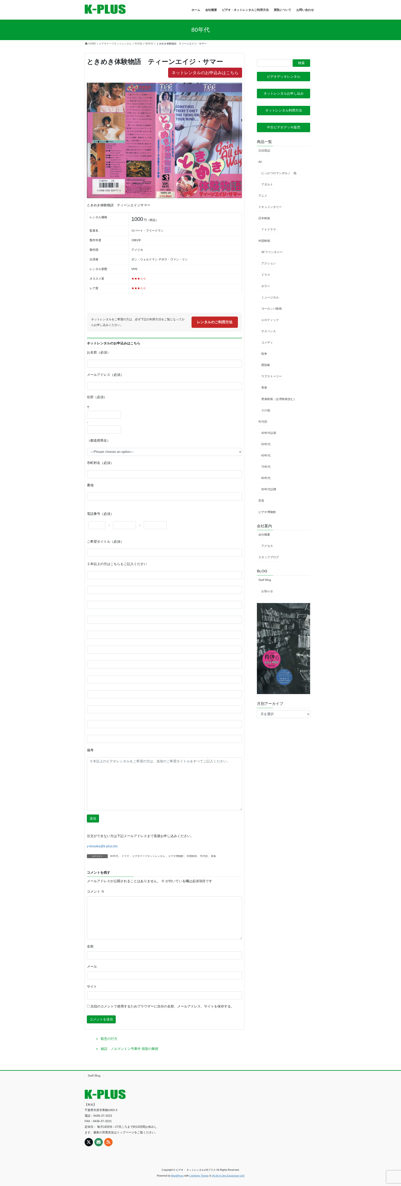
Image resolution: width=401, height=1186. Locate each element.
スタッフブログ (268, 557)
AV (260, 161)
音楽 (261, 500)
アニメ (262, 195)
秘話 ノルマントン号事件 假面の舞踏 (129, 1048)
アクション (268, 263)
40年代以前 (268, 433)
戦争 (264, 353)
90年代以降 (268, 489)
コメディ (267, 342)
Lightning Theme (199, 1175)
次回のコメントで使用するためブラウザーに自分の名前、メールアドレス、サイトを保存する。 (162, 1006)
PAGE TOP (388, 1147)
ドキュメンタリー (270, 207)
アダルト (267, 184)
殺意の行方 (109, 1038)
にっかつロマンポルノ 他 (278, 173)
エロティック (270, 320)
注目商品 (264, 150)
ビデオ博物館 (175, 856)
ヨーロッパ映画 (271, 308)
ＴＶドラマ (268, 229)
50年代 (265, 444)
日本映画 (264, 218)
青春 (213, 856)
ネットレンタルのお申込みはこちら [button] (205, 72)
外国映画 (192, 856)
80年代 (114, 856)
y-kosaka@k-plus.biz (102, 846)
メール (92, 966)
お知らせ (267, 591)
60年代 (265, 455)
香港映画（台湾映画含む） (278, 399)
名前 (90, 946)
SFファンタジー (272, 252)
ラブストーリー (271, 376)
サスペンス (268, 331)
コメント (95, 891)
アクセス (267, 545)
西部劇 (265, 365)
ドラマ (125, 856)
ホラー (265, 286)
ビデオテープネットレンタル (148, 856)
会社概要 (264, 534)
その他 (265, 410)
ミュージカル (270, 297)
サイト (92, 986)
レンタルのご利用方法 (214, 322)
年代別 (204, 856)
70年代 (265, 466)
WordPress (177, 1175)
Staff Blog (264, 580)
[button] (283, 76)
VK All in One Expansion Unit (228, 1175)
